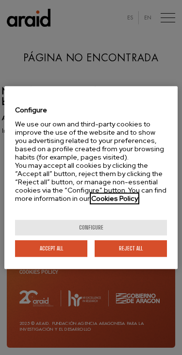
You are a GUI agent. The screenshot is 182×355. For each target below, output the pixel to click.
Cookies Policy (114, 198)
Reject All (131, 248)
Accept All (51, 248)
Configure (91, 227)
